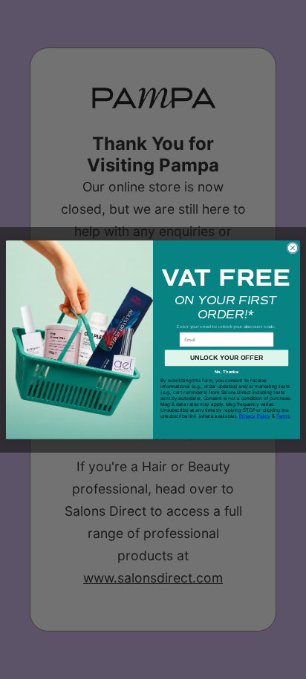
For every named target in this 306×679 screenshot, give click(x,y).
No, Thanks (226, 372)
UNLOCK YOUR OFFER (227, 357)
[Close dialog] (292, 248)
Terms (283, 416)
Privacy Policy (254, 416)
